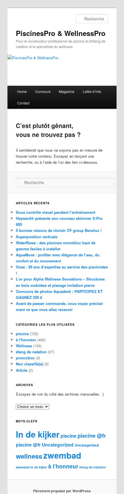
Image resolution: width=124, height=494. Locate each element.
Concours (42, 91)
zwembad (62, 455)
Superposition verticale (36, 236)
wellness (29, 456)
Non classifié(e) (29, 364)
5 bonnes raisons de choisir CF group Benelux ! (59, 230)
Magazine (66, 91)
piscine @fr (92, 435)
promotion (25, 358)
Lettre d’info (92, 91)
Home (22, 91)
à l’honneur (63, 466)
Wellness (24, 345)
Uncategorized (58, 444)
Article (21, 370)
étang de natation (31, 351)
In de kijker (37, 434)
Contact (23, 102)
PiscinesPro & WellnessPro (61, 33)
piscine (22, 333)
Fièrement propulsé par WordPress (62, 490)
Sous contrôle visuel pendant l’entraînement (55, 212)
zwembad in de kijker (31, 467)
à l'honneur (26, 339)
